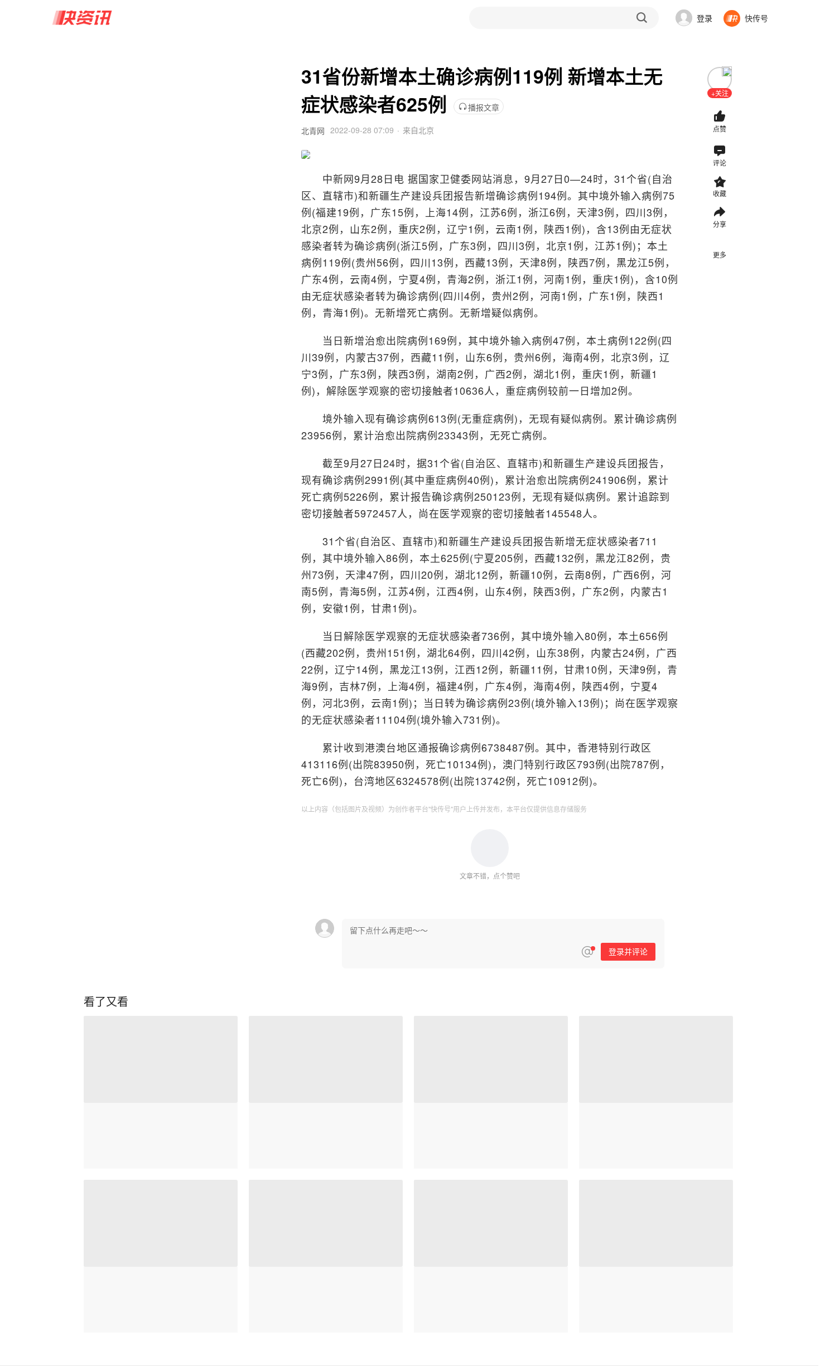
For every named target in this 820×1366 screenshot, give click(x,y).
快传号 (756, 17)
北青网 (313, 130)
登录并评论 (628, 951)
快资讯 (82, 18)
